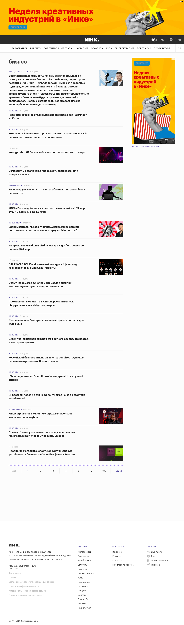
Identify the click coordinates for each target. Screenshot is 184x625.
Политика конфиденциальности (24, 587)
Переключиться (124, 48)
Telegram (156, 565)
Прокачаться (162, 48)
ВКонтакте (156, 552)
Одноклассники (159, 561)
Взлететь (35, 48)
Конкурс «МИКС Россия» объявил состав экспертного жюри (47, 152)
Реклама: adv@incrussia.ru (22, 566)
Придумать (83, 556)
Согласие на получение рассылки (25, 595)
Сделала (66, 48)
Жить (109, 48)
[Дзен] (171, 39)
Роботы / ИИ (144, 48)
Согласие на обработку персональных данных (31, 582)
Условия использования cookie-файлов (27, 591)
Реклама (116, 556)
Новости (14, 111)
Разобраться (19, 48)
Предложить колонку (123, 565)
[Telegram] (179, 39)
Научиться (81, 48)
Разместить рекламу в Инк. (146, 146)
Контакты (117, 561)
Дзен (153, 556)
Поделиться (51, 48)
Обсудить (97, 48)
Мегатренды (84, 552)
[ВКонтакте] (162, 39)
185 (104, 471)
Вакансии (117, 552)
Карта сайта (15, 573)
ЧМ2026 (82, 604)
